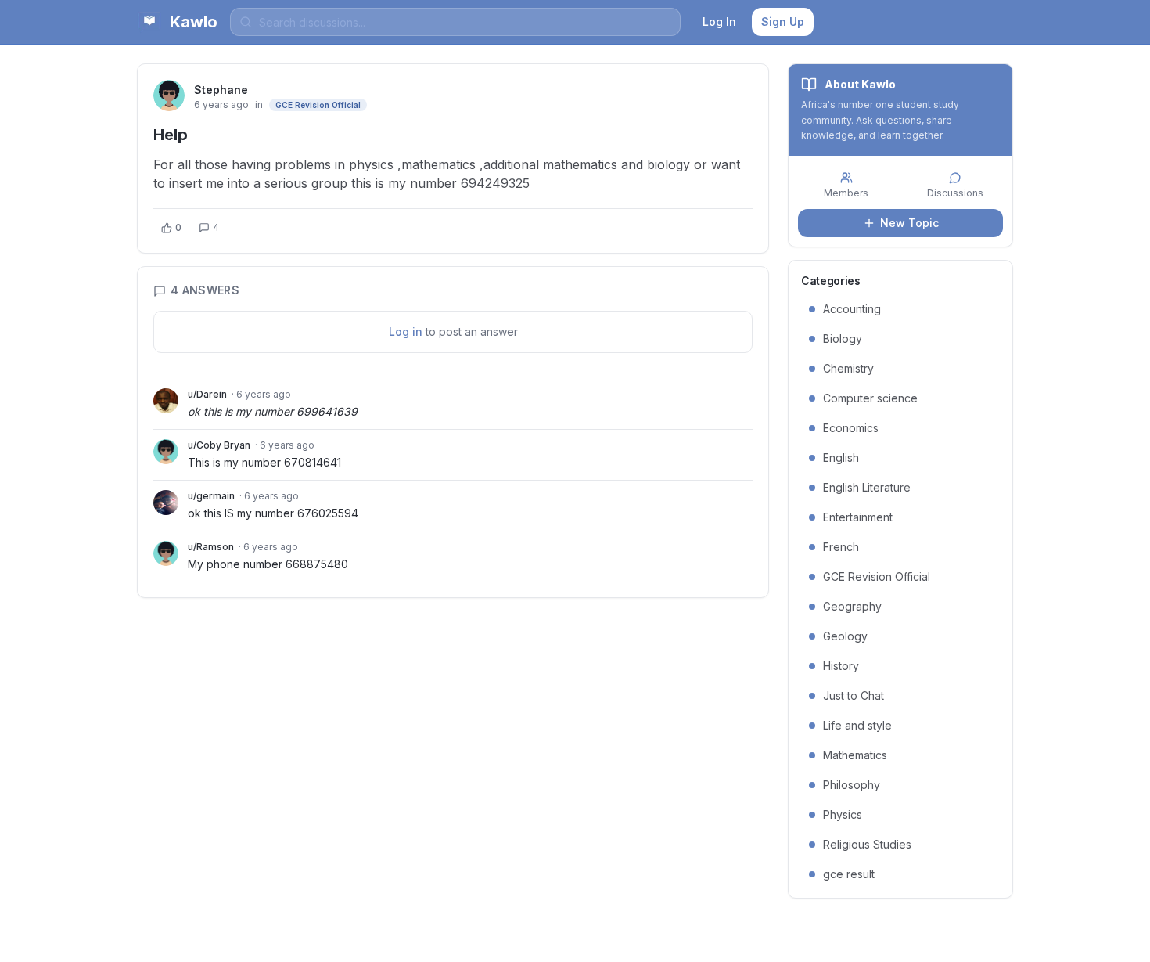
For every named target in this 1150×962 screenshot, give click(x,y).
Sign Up (782, 21)
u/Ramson (211, 547)
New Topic (909, 222)
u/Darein (207, 394)
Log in (405, 331)
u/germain (211, 496)
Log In (719, 21)
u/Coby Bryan (219, 445)
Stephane (221, 89)
